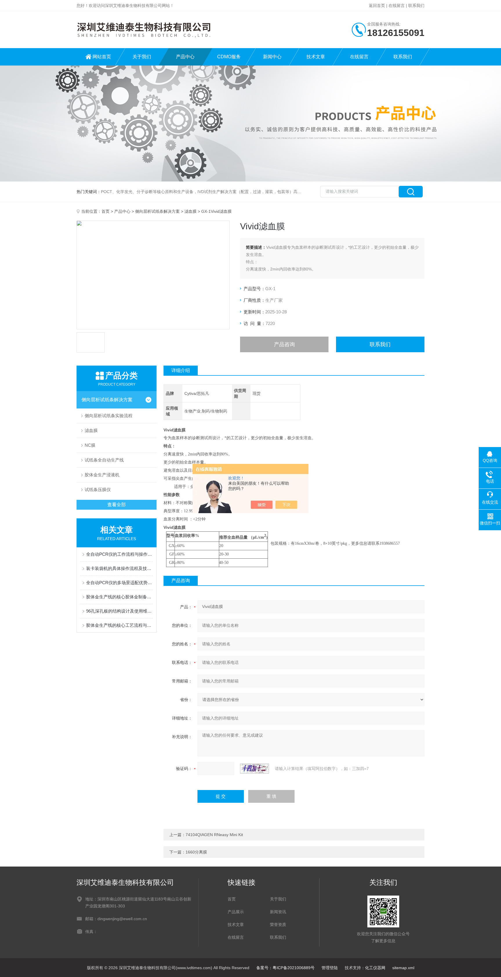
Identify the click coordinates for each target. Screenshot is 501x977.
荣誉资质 (278, 924)
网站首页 (101, 56)
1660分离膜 (196, 852)
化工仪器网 (375, 967)
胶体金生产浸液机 (102, 474)
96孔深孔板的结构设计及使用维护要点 (119, 611)
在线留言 (397, 5)
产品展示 (236, 911)
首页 (105, 211)
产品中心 (185, 56)
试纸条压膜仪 (98, 489)
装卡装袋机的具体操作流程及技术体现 (119, 568)
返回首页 (377, 5)
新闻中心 (272, 56)
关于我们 (141, 56)
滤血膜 (190, 211)
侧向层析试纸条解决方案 (157, 211)
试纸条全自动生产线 (104, 459)
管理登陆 (330, 967)
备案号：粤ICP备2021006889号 (285, 967)
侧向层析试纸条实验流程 (108, 415)
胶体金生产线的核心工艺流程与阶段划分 (119, 625)
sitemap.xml (403, 967)
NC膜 (90, 445)
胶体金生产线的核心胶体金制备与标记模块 (119, 596)
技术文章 (315, 56)
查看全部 (116, 504)
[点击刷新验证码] (254, 768)
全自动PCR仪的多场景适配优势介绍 (119, 582)
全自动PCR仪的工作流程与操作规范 (119, 554)
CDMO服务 (229, 56)
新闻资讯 (278, 911)
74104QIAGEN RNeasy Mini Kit (214, 834)
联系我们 (416, 5)
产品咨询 (284, 344)
